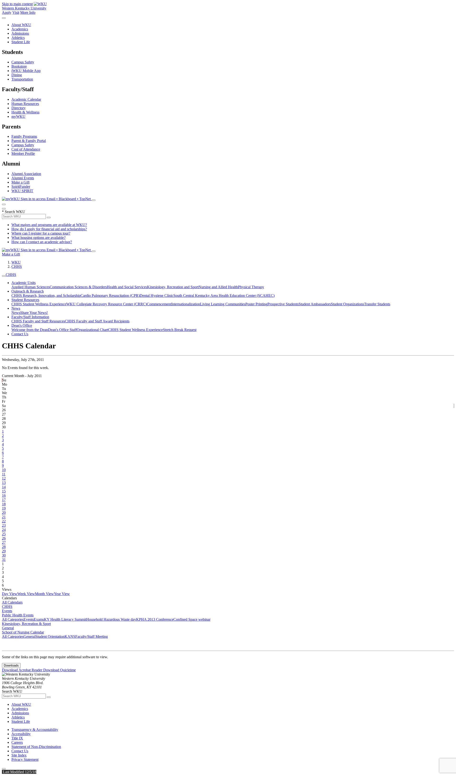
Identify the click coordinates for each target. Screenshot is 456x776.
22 (4, 521)
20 (4, 513)
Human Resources (25, 104)
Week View (26, 594)
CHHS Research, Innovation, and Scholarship (46, 295)
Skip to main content (17, 4)
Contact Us (19, 334)
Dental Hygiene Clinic (156, 295)
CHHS (16, 267)
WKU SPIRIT (22, 191)
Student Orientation (50, 636)
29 (4, 551)
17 (4, 500)
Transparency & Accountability (34, 730)
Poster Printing (256, 304)
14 (4, 487)
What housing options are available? (38, 238)
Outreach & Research (27, 291)
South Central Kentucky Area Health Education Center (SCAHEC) (224, 295)
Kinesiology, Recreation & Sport (26, 624)
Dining (16, 75)
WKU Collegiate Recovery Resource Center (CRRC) (106, 304)
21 (4, 517)
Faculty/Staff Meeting (91, 636)
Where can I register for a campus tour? (40, 233)
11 (3, 474)
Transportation (22, 79)
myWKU (18, 116)
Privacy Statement (24, 759)
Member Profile (23, 153)
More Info (27, 12)
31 (4, 560)
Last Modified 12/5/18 (19, 772)
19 (4, 508)
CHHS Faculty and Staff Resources (38, 321)
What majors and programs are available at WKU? (49, 225)
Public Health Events (17, 615)
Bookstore (19, 66)
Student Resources (25, 300)
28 (4, 547)
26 (4, 538)
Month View (44, 594)
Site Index (19, 755)
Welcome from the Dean (29, 330)
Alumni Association (26, 174)
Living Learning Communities (222, 304)
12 (4, 478)
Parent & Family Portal (28, 141)
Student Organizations (347, 304)
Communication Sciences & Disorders (78, 287)
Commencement (159, 304)
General (8, 628)
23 (4, 525)
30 (4, 555)
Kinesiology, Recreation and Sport (173, 287)
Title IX (17, 738)
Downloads (11, 665)
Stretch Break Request (179, 330)
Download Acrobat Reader (22, 670)
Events (7, 611)
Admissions (20, 33)
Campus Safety (22, 62)
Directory (18, 108)
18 (4, 504)
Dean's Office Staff (62, 330)
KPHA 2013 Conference (154, 619)
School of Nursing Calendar (23, 632)
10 (4, 470)
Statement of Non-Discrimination (36, 747)
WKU (16, 262)
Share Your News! (34, 313)
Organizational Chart (92, 330)
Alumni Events (22, 178)
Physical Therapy (251, 287)
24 (4, 530)
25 (4, 534)
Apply (6, 12)
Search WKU (13, 212)
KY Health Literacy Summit (65, 619)
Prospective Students (283, 304)
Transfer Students (377, 304)
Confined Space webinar (191, 619)
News (15, 308)
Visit (15, 12)
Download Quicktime (59, 670)
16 (4, 495)
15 (4, 491)
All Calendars (12, 602)
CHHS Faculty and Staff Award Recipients (97, 321)
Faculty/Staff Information (30, 317)
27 (4, 542)
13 (4, 483)
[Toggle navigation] (4, 276)
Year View (62, 594)
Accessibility (21, 734)
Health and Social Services (127, 287)
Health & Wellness (25, 112)
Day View (9, 594)
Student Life (20, 42)
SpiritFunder (20, 187)
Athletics (18, 38)
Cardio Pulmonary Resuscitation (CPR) (110, 295)
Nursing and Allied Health (218, 287)
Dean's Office (21, 325)
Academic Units (23, 283)
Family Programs (24, 136)
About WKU (21, 25)
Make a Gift (20, 182)
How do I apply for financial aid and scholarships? (49, 229)
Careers (17, 742)
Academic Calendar (26, 99)
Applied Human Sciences (30, 287)
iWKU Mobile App (26, 71)
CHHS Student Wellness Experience (38, 304)
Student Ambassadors (315, 304)
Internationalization (185, 304)
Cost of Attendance (25, 149)
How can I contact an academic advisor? (41, 242)
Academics (19, 29)
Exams (39, 619)
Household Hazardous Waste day (111, 619)
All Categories (13, 619)
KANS (70, 636)
